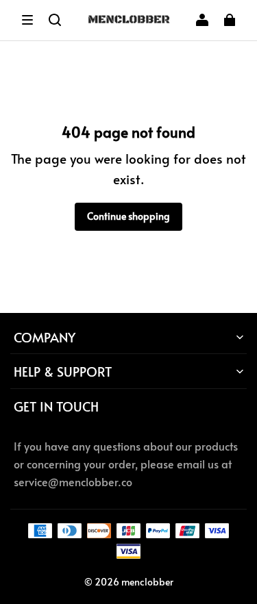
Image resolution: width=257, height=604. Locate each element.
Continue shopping (128, 216)
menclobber (147, 581)
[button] (27, 20)
